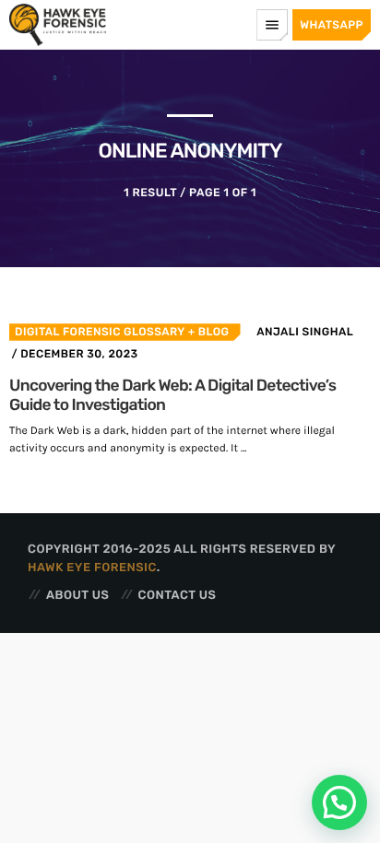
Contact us (177, 596)
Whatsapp (331, 24)
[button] (339, 802)
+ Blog (206, 331)
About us (77, 596)
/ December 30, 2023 (74, 353)
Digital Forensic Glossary (99, 331)
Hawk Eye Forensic (92, 568)
